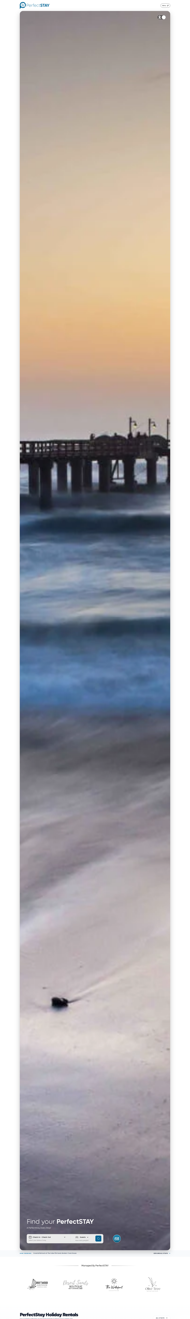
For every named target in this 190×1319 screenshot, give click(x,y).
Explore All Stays (161, 1253)
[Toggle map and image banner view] (161, 17)
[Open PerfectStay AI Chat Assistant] (117, 1239)
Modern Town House (69, 1253)
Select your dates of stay (37, 1240)
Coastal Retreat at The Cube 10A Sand (47, 1253)
